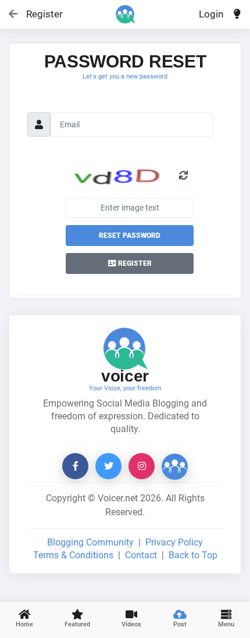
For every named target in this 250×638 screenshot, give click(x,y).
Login (211, 14)
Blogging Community (90, 542)
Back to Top (193, 555)
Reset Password (129, 235)
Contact (141, 555)
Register (39, 14)
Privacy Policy (174, 542)
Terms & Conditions (73, 555)
